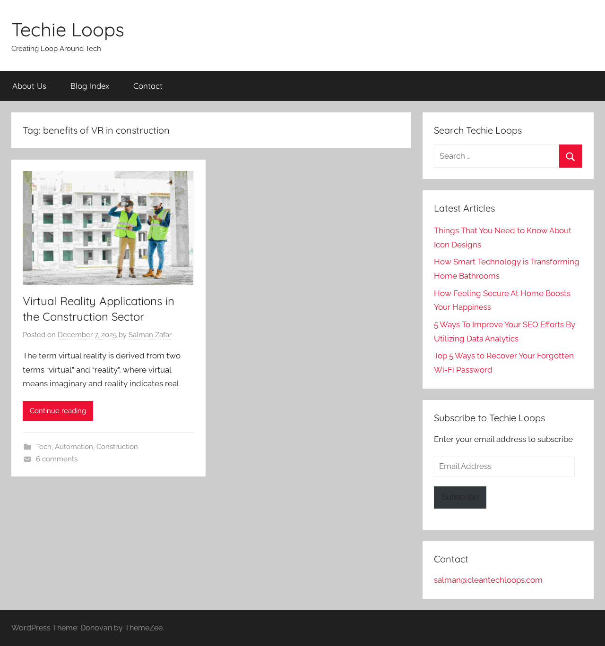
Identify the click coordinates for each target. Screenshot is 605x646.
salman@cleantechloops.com (488, 580)
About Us (29, 86)
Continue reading (58, 411)
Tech (44, 446)
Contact (148, 86)
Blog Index (89, 86)
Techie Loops (67, 29)
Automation (74, 446)
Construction (117, 446)
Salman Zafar (150, 335)
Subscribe (460, 497)
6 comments (57, 459)
